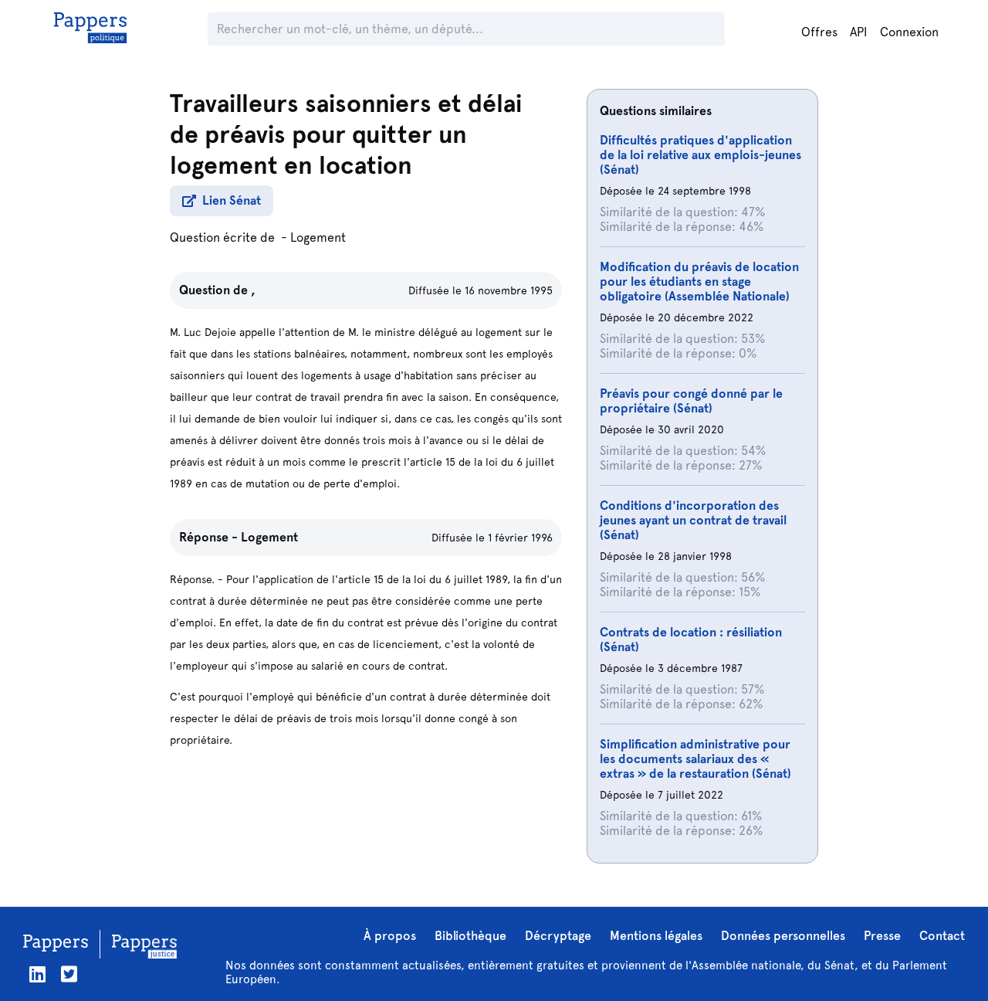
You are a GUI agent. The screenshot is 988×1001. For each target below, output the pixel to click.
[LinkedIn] (37, 974)
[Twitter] (69, 974)
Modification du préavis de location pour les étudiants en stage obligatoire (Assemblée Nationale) (699, 282)
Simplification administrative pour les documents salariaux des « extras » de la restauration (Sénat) (695, 759)
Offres (819, 32)
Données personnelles (783, 935)
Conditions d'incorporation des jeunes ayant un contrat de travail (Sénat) (693, 520)
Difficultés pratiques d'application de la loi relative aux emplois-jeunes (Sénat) (700, 155)
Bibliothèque (470, 935)
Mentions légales (656, 935)
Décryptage (558, 935)
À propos (390, 935)
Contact (942, 935)
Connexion (909, 32)
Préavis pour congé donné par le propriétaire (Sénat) (691, 401)
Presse (882, 935)
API (859, 32)
